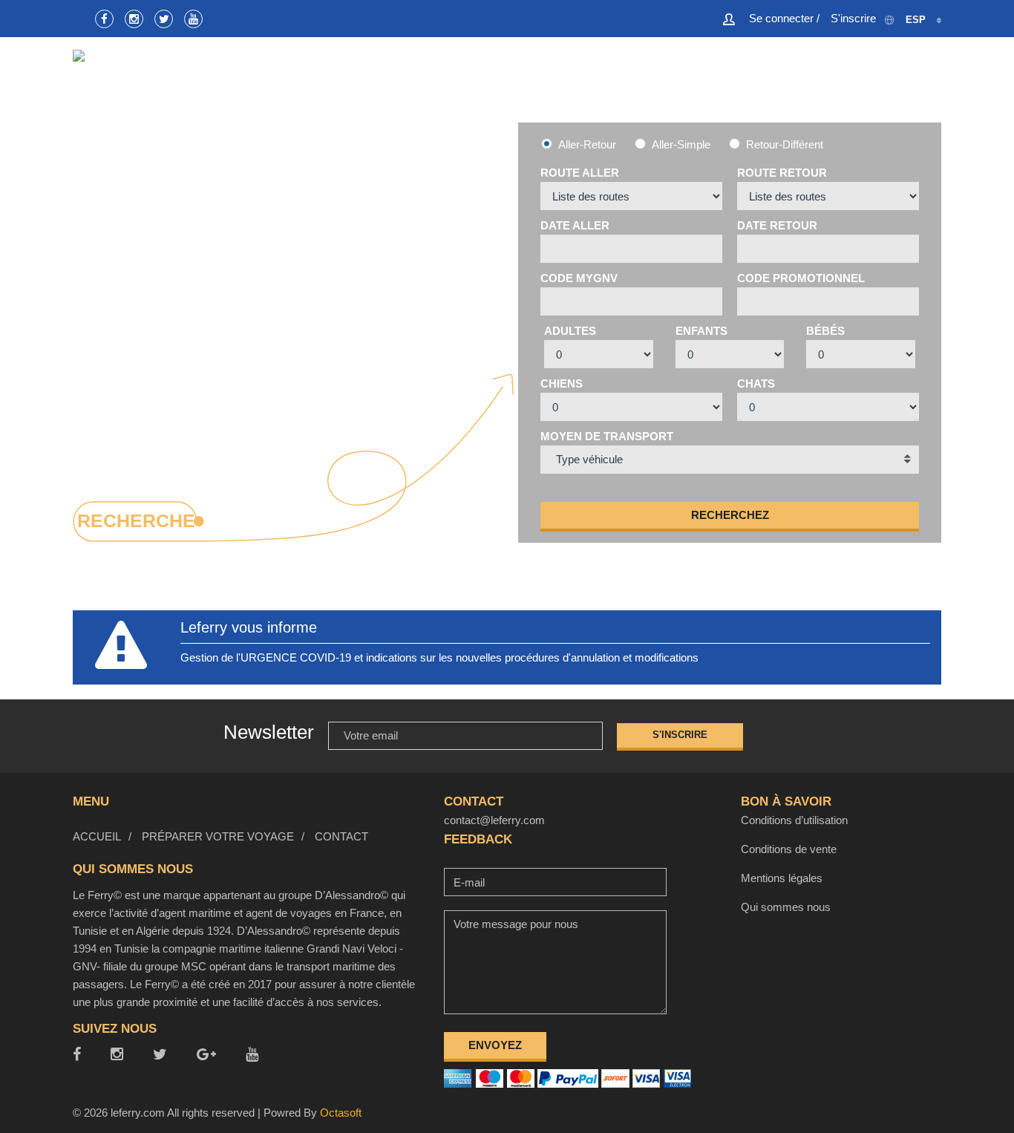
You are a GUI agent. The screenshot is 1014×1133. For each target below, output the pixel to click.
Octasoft (341, 1112)
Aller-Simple (681, 144)
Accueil (640, 82)
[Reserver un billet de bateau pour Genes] (163, 19)
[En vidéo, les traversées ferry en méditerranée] (193, 19)
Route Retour (782, 172)
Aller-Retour (587, 144)
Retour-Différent (784, 144)
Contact (914, 82)
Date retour (777, 225)
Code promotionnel (801, 278)
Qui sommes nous (786, 907)
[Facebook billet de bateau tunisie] (104, 19)
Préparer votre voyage (218, 836)
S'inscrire (679, 734)
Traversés (728, 82)
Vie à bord (824, 82)
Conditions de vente (789, 849)
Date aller (574, 225)
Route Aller (579, 172)
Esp (916, 19)
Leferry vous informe (248, 627)
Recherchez (730, 515)
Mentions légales (781, 878)
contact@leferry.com (494, 820)
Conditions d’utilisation (794, 820)
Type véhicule (589, 459)
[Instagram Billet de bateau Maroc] (134, 19)
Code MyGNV (579, 278)
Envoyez (495, 1045)
